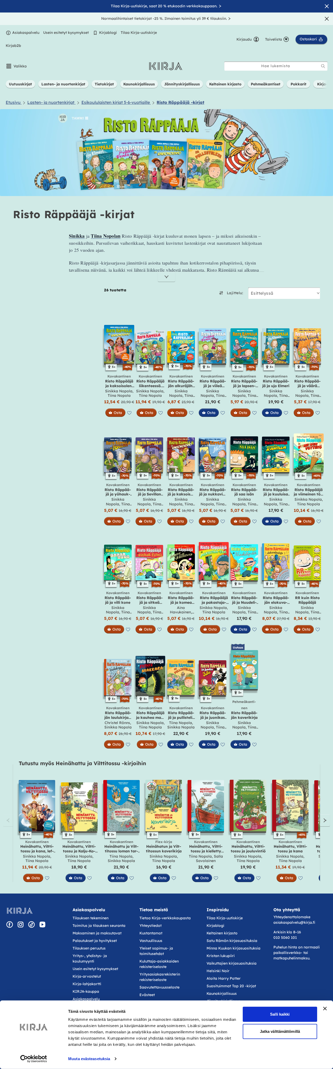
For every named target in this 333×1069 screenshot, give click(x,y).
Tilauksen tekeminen (90, 918)
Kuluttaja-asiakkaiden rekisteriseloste (159, 964)
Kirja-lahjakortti (87, 984)
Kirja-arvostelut (87, 976)
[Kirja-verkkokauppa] (20, 911)
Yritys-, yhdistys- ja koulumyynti (90, 958)
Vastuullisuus (150, 940)
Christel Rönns (117, 722)
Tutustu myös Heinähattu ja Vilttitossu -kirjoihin (82, 763)
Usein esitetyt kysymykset (66, 32)
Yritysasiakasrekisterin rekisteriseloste (159, 977)
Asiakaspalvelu (25, 32)
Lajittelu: (235, 293)
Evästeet (147, 994)
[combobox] (276, 66)
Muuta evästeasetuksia (89, 1059)
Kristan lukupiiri (221, 955)
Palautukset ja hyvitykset (95, 940)
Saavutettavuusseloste (159, 987)
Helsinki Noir (218, 971)
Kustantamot (150, 933)
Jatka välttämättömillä (280, 1031)
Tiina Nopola (119, 395)
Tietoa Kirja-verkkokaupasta (165, 918)
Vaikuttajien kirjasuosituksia (232, 963)
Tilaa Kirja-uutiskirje (139, 32)
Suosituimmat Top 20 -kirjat (231, 986)
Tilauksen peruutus (89, 948)
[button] (16, 66)
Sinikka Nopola (118, 391)
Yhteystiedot (150, 925)
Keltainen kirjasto (222, 933)
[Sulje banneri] (325, 1008)
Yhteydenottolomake (291, 917)
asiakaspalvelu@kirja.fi (294, 922)
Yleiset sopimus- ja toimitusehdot (156, 951)
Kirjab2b (13, 45)
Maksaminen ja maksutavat (97, 933)
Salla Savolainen (209, 858)
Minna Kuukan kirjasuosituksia (233, 948)
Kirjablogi (108, 32)
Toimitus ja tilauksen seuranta (99, 925)
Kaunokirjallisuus (222, 993)
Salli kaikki (280, 1014)
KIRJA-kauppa (86, 991)
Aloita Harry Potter (224, 978)
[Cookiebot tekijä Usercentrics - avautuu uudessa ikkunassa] (33, 1059)
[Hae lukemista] (323, 66)
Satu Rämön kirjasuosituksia (232, 940)
